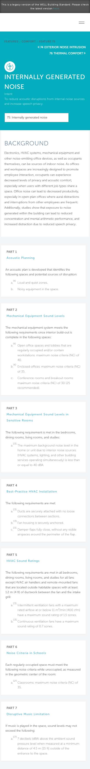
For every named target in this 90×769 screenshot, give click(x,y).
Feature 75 (47, 41)
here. (56, 8)
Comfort (29, 41)
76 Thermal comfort (66, 53)
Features (11, 41)
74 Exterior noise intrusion (63, 47)
